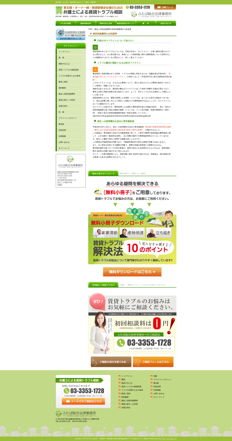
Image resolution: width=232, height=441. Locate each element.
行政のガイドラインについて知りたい (115, 40)
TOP (90, 29)
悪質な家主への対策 (67, 100)
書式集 (61, 124)
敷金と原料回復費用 (67, 94)
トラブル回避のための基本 (69, 76)
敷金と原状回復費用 (102, 29)
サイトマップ (64, 148)
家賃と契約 (63, 82)
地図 (60, 185)
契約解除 (62, 88)
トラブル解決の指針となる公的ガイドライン (119, 63)
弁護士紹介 (63, 106)
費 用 (61, 58)
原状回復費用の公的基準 (121, 29)
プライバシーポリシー (68, 118)
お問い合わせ (64, 142)
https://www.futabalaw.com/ (68, 172)
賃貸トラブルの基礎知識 (69, 70)
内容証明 (62, 130)
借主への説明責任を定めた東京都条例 (115, 121)
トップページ (64, 52)
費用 (123, 379)
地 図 (61, 112)
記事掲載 (62, 136)
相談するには (64, 64)
